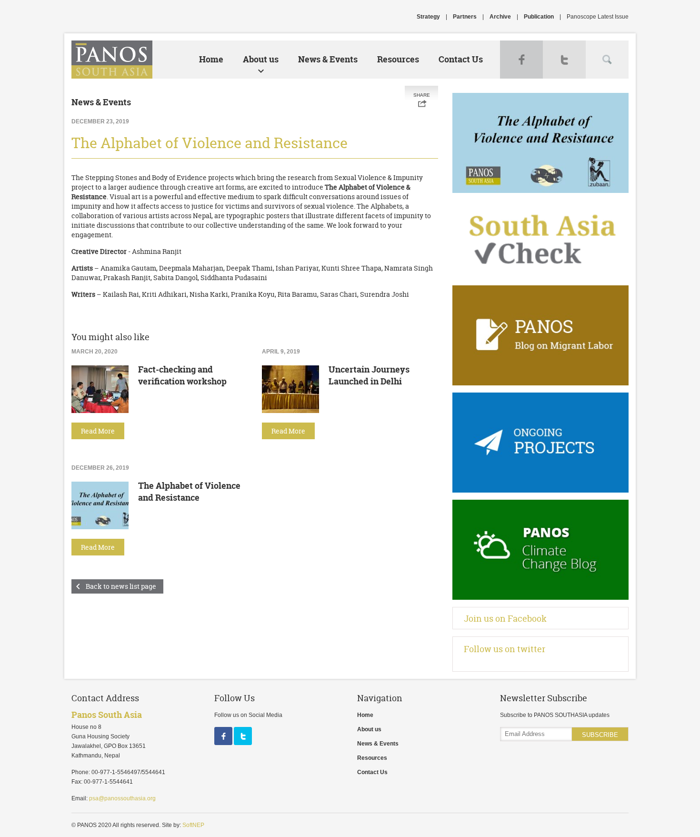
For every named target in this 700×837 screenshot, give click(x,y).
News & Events (328, 59)
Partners (465, 16)
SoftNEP (193, 825)
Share (421, 95)
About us (261, 59)
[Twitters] (243, 743)
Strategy (428, 16)
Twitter (564, 59)
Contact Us (461, 59)
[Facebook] (224, 743)
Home (211, 59)
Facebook (521, 59)
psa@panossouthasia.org (122, 798)
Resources (398, 59)
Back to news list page (121, 586)
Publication (539, 16)
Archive (500, 16)
